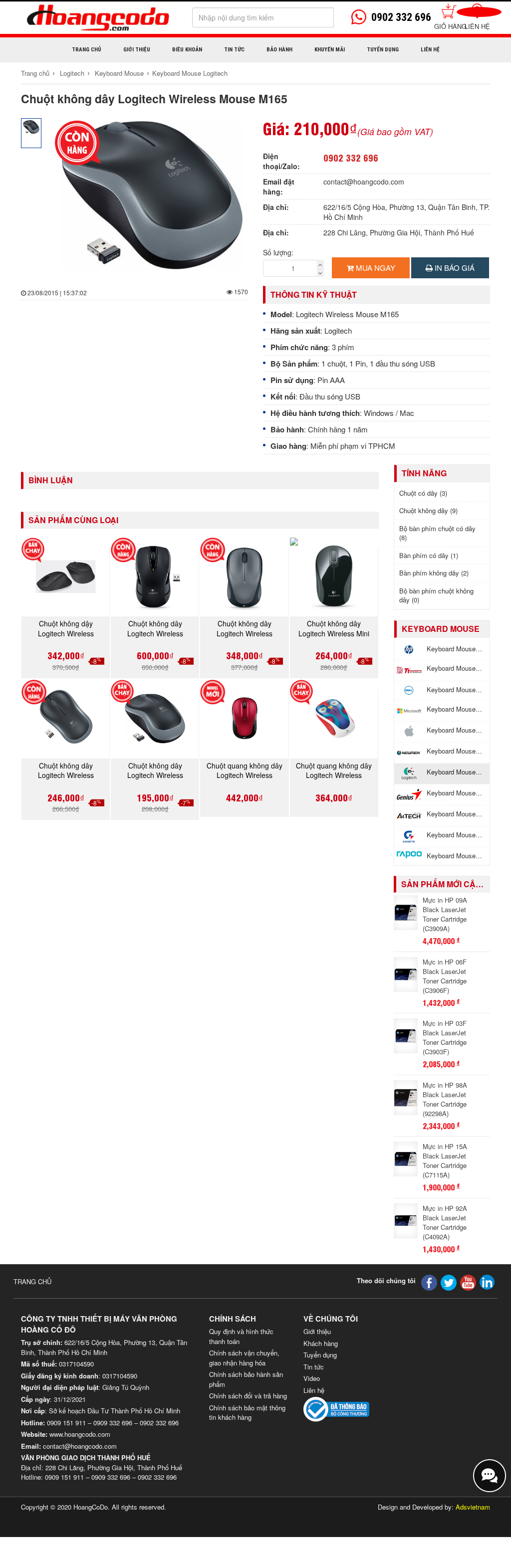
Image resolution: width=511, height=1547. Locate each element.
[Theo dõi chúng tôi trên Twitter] (448, 1281)
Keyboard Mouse (119, 73)
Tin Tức (234, 49)
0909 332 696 (112, 1422)
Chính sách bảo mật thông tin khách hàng (247, 1412)
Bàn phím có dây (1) (428, 555)
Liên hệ (477, 26)
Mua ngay (374, 267)
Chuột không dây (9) (428, 510)
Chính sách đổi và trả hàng (248, 1395)
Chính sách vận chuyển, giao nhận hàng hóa (244, 1357)
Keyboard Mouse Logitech (190, 73)
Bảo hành (279, 49)
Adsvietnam (473, 1507)
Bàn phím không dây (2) (434, 573)
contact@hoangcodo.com (363, 182)
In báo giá (454, 267)
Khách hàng (320, 1343)
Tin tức (313, 1366)
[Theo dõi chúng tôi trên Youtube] (468, 1281)
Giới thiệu (136, 49)
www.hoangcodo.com (79, 1434)
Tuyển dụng (383, 49)
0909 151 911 (66, 1422)
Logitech (72, 73)
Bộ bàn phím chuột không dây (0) (436, 595)
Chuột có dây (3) (423, 493)
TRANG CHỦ (32, 1281)
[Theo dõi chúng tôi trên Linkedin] (487, 1281)
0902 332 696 (350, 157)
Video (311, 1378)
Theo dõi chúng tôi (386, 1280)
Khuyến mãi (329, 49)
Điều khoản (187, 49)
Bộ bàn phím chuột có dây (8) (437, 533)
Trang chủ (86, 49)
